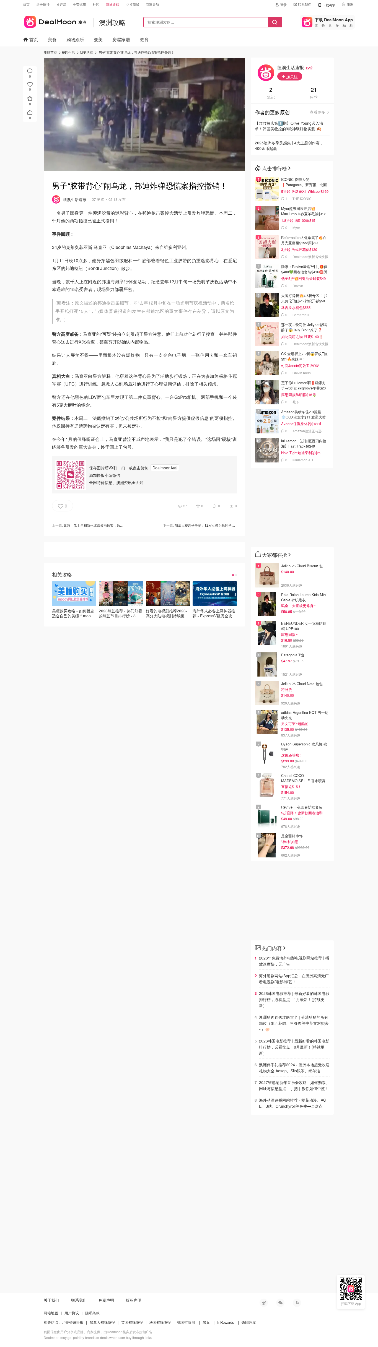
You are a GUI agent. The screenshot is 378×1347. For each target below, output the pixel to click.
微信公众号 (280, 1303)
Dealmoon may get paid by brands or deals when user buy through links (98, 1337)
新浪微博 (264, 1303)
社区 (96, 4)
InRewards (225, 1322)
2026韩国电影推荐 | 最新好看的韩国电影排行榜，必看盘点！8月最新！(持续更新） (294, 1047)
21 (314, 90)
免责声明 (106, 1300)
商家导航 (152, 4)
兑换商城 (132, 4)
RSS (297, 1303)
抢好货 (61, 4)
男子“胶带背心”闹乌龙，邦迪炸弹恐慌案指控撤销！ (136, 52)
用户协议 (71, 1312)
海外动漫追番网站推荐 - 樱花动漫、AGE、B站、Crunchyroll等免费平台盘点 (292, 1103)
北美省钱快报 (72, 1322)
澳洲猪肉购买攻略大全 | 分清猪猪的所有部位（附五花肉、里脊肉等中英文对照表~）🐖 (294, 1023)
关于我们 (51, 1300)
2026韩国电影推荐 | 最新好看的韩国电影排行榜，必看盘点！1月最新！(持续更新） (294, 999)
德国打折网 (186, 1322)
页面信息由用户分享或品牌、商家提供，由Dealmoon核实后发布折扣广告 (98, 1331)
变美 (98, 39)
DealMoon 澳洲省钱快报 (54, 21)
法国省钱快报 (160, 1322)
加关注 (291, 76)
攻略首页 (50, 52)
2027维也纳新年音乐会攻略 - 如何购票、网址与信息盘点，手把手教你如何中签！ (294, 1085)
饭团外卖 (249, 1322)
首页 (26, 4)
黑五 (206, 1322)
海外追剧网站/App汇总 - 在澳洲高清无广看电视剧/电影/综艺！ (294, 978)
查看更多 (317, 112)
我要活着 (86, 52)
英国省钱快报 (132, 1322)
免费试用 (79, 4)
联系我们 (304, 4)
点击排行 (43, 4)
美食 (52, 39)
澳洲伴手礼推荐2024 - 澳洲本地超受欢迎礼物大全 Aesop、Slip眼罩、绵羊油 (294, 1067)
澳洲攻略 (112, 4)
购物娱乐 (75, 39)
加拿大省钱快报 (102, 1322)
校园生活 (68, 52)
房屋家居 (121, 39)
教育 (144, 39)
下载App (328, 4)
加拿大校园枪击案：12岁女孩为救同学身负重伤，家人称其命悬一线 (225, 525)
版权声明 (133, 1300)
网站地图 (51, 1312)
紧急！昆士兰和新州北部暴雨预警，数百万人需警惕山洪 (105, 525)
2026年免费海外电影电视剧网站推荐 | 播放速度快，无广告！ (294, 961)
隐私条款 (92, 1312)
